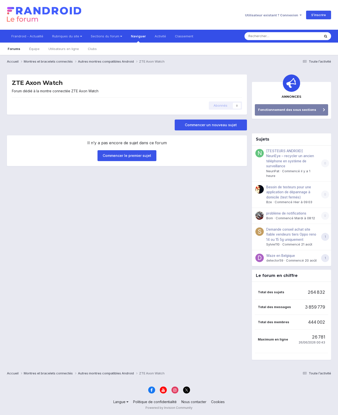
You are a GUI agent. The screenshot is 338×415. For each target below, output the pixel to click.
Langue (119, 402)
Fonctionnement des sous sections (287, 110)
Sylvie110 (273, 244)
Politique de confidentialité (155, 402)
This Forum (305, 36)
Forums (14, 49)
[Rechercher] (325, 36)
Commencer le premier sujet (127, 155)
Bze (269, 202)
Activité (160, 36)
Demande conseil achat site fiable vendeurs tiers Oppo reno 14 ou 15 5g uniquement (291, 234)
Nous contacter (193, 402)
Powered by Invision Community (169, 408)
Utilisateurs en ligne (63, 49)
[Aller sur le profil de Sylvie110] (259, 231)
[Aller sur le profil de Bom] (259, 215)
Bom (269, 218)
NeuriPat (272, 171)
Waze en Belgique (280, 256)
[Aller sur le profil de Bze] (259, 189)
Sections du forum (105, 36)
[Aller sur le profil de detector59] (259, 258)
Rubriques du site (66, 36)
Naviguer (138, 36)
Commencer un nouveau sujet (211, 125)
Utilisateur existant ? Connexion (272, 15)
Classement (184, 36)
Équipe (34, 49)
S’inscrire (318, 15)
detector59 (274, 260)
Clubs (92, 49)
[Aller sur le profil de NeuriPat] (259, 153)
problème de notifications (286, 213)
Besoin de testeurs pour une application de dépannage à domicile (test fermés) (288, 192)
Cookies (218, 402)
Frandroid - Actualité (27, 36)
